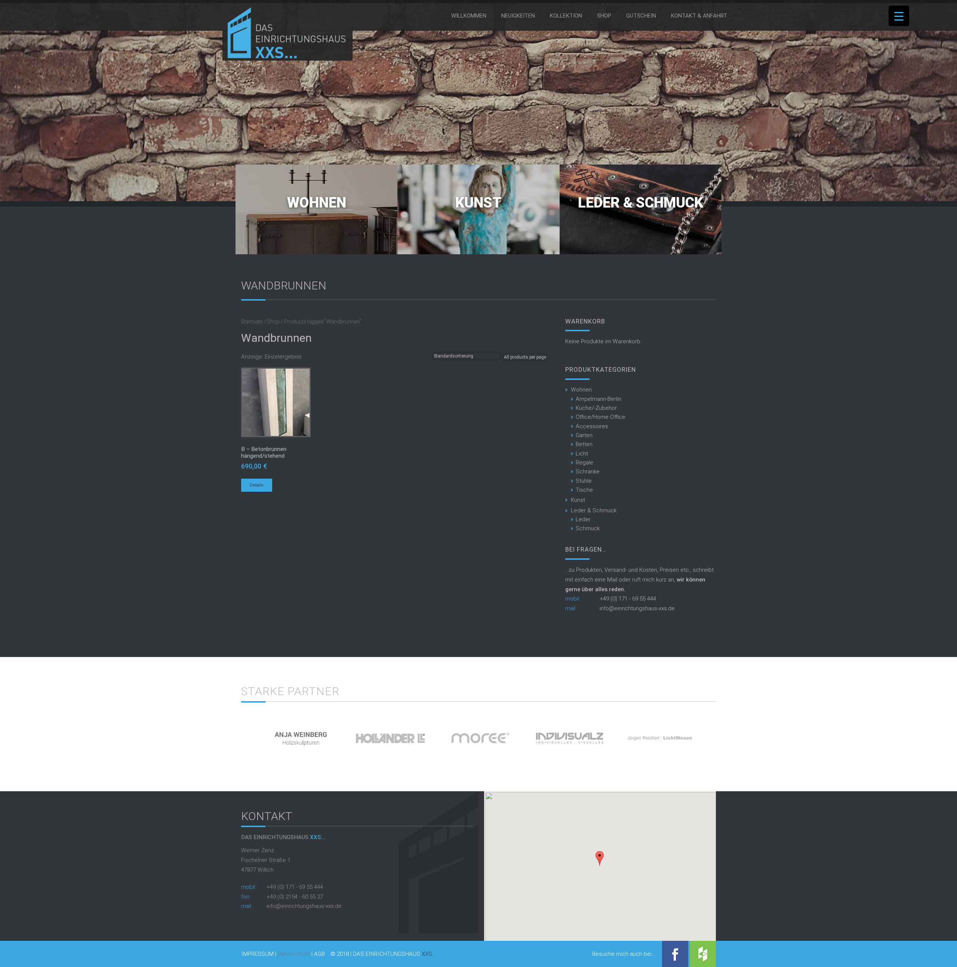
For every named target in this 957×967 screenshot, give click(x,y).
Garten (584, 435)
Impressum (257, 954)
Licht (582, 453)
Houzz (703, 954)
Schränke (588, 471)
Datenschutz (294, 954)
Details (257, 485)
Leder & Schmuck (640, 202)
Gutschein (641, 15)
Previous (228, 735)
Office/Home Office (600, 417)
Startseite (252, 322)
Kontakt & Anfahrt (699, 15)
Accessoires (592, 426)
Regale (584, 462)
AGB (319, 954)
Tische (584, 489)
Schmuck (588, 528)
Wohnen (316, 202)
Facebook (675, 954)
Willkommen (468, 15)
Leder (583, 519)
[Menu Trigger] (899, 16)
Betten (584, 444)
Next (729, 735)
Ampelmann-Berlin (598, 399)
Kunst (478, 202)
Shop (604, 15)
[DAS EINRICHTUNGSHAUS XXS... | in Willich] (284, 56)
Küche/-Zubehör (596, 408)
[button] (600, 858)
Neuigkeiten (518, 15)
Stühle (584, 481)
